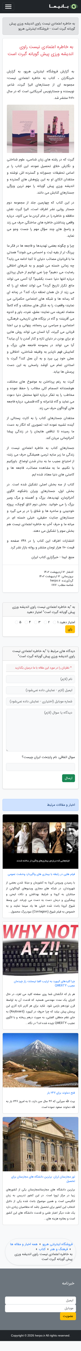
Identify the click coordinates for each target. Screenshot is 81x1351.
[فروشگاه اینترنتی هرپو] (63, 7)
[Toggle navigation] (8, 6)
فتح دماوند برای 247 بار (61, 1093)
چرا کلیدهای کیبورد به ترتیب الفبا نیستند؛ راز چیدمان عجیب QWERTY (44, 983)
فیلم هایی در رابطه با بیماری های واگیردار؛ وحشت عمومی (41, 874)
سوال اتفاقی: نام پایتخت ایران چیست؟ (48, 757)
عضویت (68, 1316)
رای (70, 629)
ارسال (68, 778)
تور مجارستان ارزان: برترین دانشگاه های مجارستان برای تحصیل (43, 1179)
